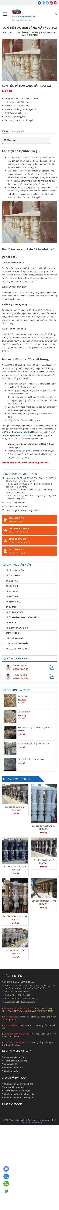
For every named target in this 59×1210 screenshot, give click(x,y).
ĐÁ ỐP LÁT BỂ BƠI (14, 612)
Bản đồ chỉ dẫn (11, 1064)
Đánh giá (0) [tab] (17, 131)
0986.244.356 (19, 502)
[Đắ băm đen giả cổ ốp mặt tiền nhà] (10, 748)
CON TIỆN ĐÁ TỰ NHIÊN (27, 32)
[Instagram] (55, 2)
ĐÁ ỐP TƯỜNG (13, 575)
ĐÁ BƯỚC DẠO (12, 596)
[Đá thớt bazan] (10, 716)
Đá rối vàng (23, 696)
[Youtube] (51, 2)
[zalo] (43, 2)
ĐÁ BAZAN (11, 607)
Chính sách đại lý (12, 1071)
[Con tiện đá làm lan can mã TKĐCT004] (44, 888)
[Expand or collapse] (47, 140)
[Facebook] (39, 2)
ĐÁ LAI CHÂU (12, 586)
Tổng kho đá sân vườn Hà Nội (20, 432)
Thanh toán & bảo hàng (15, 1060)
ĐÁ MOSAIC (11, 622)
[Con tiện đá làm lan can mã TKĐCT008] (15, 895)
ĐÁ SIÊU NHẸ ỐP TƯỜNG (17, 648)
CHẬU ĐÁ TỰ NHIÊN (15, 638)
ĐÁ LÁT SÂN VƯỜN (15, 570)
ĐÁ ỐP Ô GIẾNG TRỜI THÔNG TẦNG (22, 617)
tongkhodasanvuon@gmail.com (26, 510)
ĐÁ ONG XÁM (12, 580)
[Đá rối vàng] (10, 700)
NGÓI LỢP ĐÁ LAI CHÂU (17, 628)
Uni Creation (36, 1122)
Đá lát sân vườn (33, 375)
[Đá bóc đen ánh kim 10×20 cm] (10, 764)
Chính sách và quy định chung (18, 1084)
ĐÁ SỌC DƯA (12, 591)
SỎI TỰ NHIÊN (12, 633)
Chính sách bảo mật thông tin (18, 1097)
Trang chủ (7, 32)
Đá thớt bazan (24, 711)
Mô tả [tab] (5, 131)
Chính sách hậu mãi (13, 1067)
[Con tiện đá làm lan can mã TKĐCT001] (15, 851)
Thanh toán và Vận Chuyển (17, 1090)
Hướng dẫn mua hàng (15, 1087)
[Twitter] (47, 2)
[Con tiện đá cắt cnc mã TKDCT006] (44, 847)
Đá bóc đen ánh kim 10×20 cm (31, 759)
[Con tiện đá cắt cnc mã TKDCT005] (15, 794)
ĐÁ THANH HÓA (13, 601)
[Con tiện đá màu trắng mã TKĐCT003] (44, 803)
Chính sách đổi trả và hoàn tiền (19, 1094)
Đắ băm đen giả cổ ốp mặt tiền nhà (33, 743)
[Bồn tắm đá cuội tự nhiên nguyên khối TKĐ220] (10, 732)
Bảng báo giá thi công (15, 1057)
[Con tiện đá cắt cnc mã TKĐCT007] (15, 937)
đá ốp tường (46, 375)
